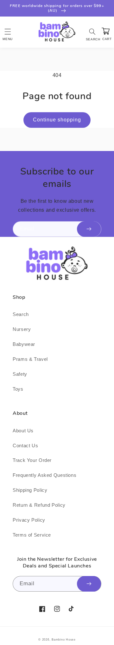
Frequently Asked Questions (44, 475)
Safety (20, 374)
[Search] (92, 31)
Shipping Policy (30, 490)
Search (21, 314)
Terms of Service (32, 535)
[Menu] (7, 31)
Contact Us (25, 445)
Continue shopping (57, 119)
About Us (23, 430)
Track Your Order (32, 460)
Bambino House (64, 639)
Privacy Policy (29, 520)
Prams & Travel (30, 359)
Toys (18, 389)
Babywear (24, 344)
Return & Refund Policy (39, 505)
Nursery (22, 329)
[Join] (89, 229)
